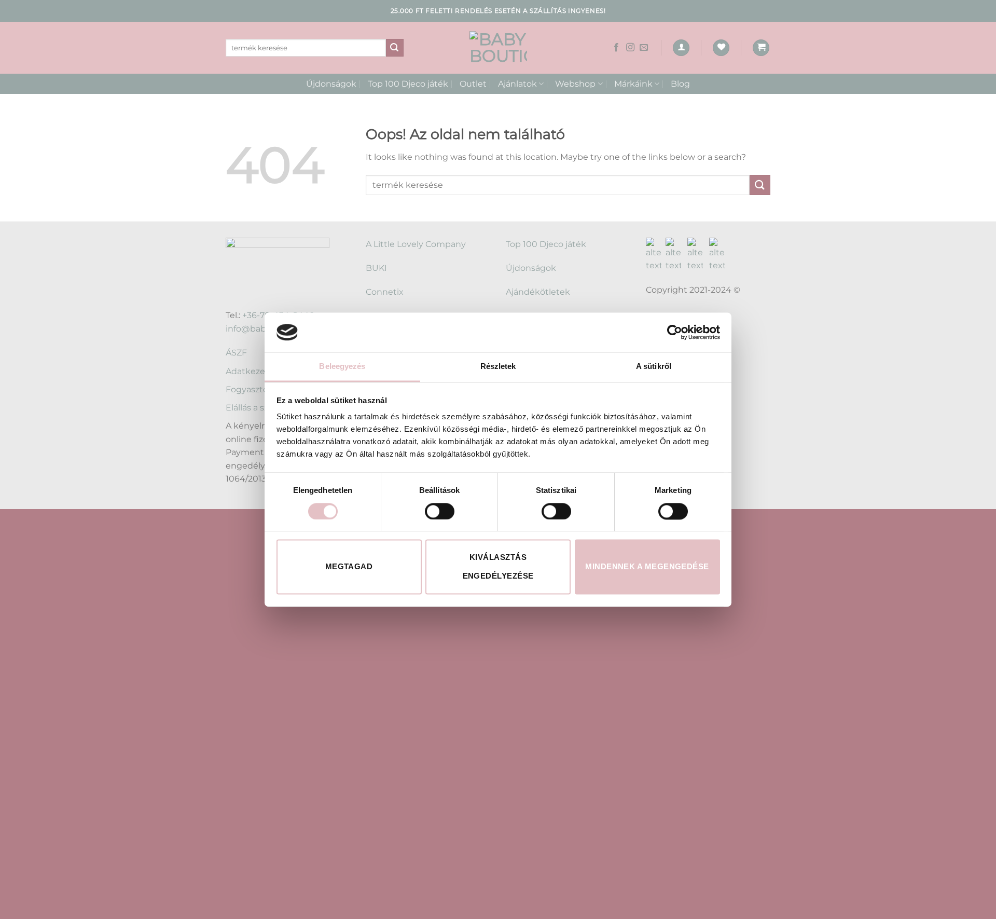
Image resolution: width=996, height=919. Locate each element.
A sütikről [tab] (653, 366)
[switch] (439, 511)
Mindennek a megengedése (647, 567)
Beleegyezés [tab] (342, 366)
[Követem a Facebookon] (616, 47)
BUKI (376, 268)
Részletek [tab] (498, 366)
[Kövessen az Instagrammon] (630, 47)
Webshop (575, 84)
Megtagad (349, 567)
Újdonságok (331, 84)
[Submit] (395, 48)
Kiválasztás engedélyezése (498, 567)
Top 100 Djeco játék (408, 84)
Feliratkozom (283, 775)
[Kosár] (761, 48)
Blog (680, 84)
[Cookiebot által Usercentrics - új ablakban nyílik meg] (674, 332)
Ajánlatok (517, 84)
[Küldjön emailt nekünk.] (644, 47)
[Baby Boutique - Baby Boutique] (498, 47)
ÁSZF (236, 353)
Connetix (385, 292)
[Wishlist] (721, 48)
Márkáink (633, 84)
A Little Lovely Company (416, 244)
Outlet (473, 84)
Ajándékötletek (538, 292)
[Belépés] (681, 48)
